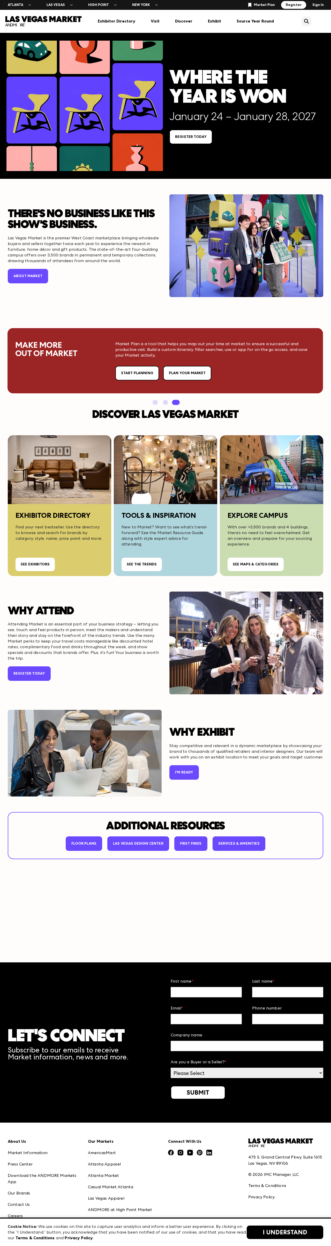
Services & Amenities (239, 843)
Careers (15, 1215)
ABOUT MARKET (27, 276)
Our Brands (19, 1193)
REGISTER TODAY (191, 137)
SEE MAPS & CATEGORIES (256, 564)
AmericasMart (102, 1152)
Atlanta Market (103, 1175)
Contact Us (19, 1204)
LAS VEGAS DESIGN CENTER (138, 843)
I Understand (285, 1232)
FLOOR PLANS (83, 843)
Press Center (20, 1164)
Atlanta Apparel (104, 1164)
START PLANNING (137, 373)
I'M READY (184, 772)
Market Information (28, 1152)
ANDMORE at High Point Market (120, 1209)
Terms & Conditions (267, 1185)
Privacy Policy (261, 1197)
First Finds (191, 843)
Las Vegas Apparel (106, 1198)
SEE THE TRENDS (142, 564)
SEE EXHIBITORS (35, 564)
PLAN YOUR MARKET (187, 373)
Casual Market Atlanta (110, 1186)
